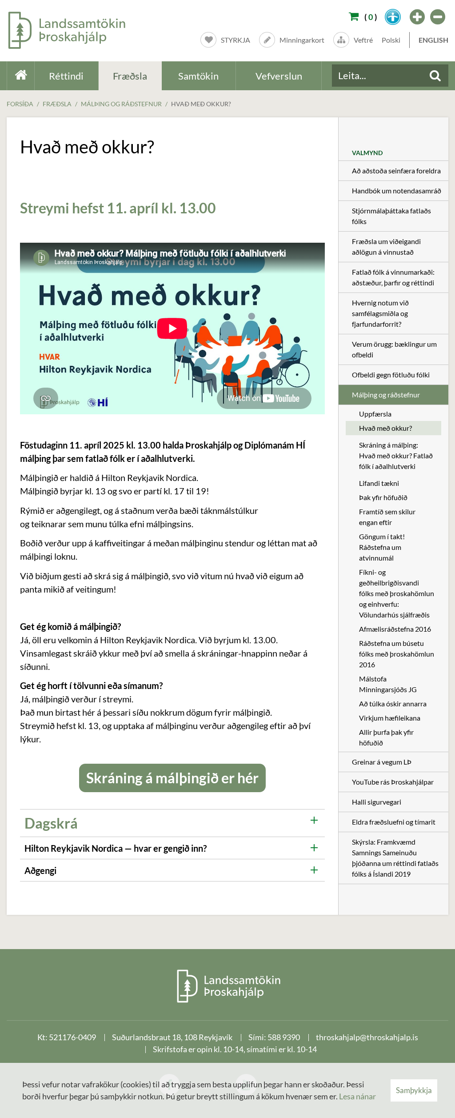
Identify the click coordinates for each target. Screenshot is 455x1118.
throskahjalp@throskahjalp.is (367, 1037)
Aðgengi (40, 870)
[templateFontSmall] (438, 17)
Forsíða (20, 104)
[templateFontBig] (418, 17)
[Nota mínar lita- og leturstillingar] (393, 17)
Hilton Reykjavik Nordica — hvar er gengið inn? (115, 848)
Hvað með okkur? (201, 104)
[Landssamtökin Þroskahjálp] (228, 986)
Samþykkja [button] (414, 1090)
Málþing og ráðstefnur (121, 104)
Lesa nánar (357, 1096)
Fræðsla (57, 104)
